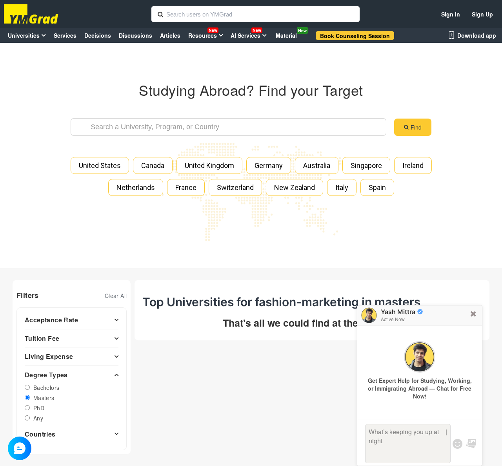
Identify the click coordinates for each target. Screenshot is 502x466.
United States (100, 165)
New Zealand (294, 187)
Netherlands (135, 187)
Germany (269, 165)
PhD (38, 408)
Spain (377, 187)
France (185, 187)
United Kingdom (209, 165)
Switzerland (235, 187)
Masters (44, 398)
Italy (341, 187)
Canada (152, 165)
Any (38, 418)
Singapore (366, 165)
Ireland (413, 165)
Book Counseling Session (355, 36)
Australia (316, 165)
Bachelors (46, 387)
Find (416, 127)
